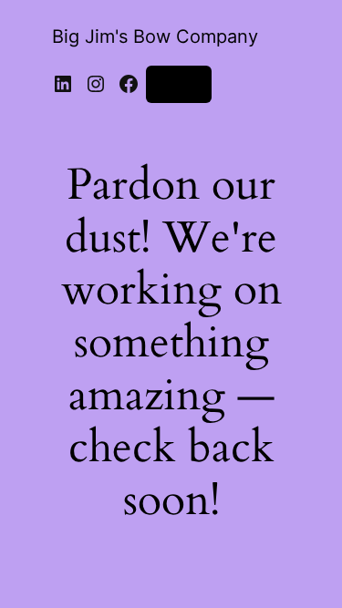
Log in (179, 83)
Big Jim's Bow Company (155, 36)
